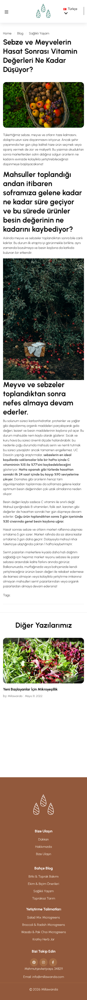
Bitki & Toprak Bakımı (43, 876)
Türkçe (72, 9)
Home (7, 33)
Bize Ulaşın (43, 854)
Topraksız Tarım (43, 898)
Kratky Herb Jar (44, 939)
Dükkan (43, 839)
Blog (20, 33)
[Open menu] (6, 11)
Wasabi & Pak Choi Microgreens (43, 932)
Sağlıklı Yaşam (39, 33)
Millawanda (71, 758)
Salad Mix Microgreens (43, 917)
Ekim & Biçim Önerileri (43, 884)
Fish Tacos (67, 752)
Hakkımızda (43, 847)
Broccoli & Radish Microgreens (43, 925)
